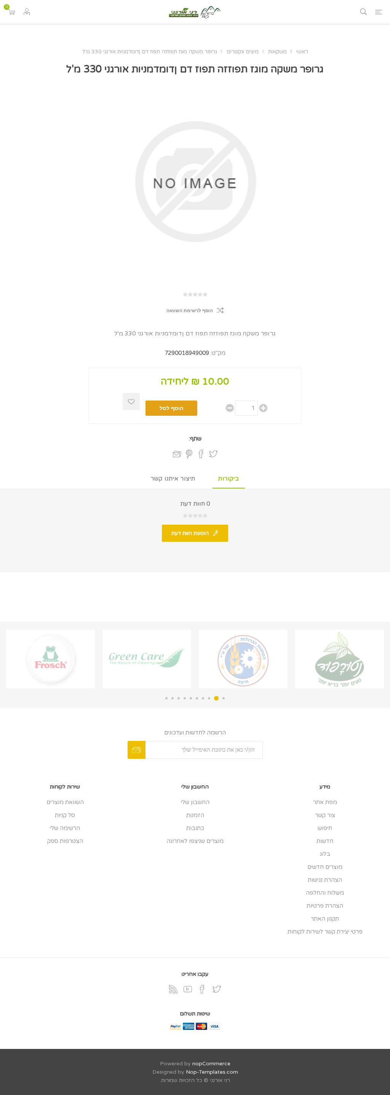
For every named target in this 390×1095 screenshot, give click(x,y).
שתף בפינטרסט (189, 454)
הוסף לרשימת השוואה (189, 310)
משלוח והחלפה (325, 892)
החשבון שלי (195, 802)
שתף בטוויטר (213, 454)
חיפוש (325, 828)
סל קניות (65, 815)
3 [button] (209, 698)
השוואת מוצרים (65, 802)
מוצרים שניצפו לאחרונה (195, 841)
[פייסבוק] (202, 989)
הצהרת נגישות (325, 879)
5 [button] (197, 698)
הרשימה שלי (65, 828)
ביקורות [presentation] (228, 478)
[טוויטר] (217, 989)
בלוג (325, 854)
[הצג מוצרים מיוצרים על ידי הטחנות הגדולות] (243, 659)
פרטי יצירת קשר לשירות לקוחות (325, 931)
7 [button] (185, 698)
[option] (339, 659)
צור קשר (325, 815)
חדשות (324, 841)
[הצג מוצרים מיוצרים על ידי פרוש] (50, 659)
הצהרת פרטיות (325, 905)
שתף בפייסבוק (201, 454)
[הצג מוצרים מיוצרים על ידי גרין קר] (146, 659)
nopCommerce (211, 1063)
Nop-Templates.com (212, 1072)
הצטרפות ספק (65, 841)
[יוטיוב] (188, 989)
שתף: (195, 438)
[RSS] (173, 989)
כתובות (195, 828)
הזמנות (195, 815)
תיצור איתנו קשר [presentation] (173, 478)
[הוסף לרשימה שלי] (131, 401)
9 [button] (172, 698)
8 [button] (178, 698)
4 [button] (203, 698)
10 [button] (166, 698)
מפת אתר (325, 802)
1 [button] (223, 698)
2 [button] (216, 698)
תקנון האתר (325, 918)
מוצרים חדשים (324, 867)
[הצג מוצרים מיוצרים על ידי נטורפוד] (339, 659)
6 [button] (191, 698)
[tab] (229, 478)
